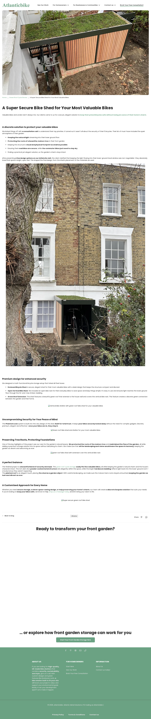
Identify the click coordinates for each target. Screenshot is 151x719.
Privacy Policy (58, 715)
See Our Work (71, 670)
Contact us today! (103, 670)
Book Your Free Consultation (77, 673)
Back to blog (9, 516)
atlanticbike (58, 705)
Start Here (70, 666)
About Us (99, 666)
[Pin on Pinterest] (141, 517)
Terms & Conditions (76, 715)
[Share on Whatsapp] (146, 517)
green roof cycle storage (66, 467)
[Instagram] (75, 650)
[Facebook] (65, 650)
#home (74, 516)
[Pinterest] (70, 650)
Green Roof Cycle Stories (18, 97)
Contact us (94, 715)
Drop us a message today (59, 492)
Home (4, 97)
